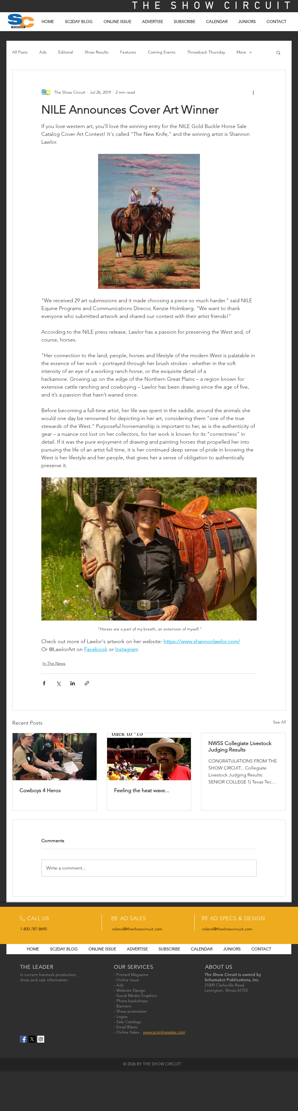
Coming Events (161, 52)
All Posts (20, 52)
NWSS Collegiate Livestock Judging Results (240, 746)
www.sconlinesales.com (164, 1032)
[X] (32, 1039)
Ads (43, 52)
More (241, 52)
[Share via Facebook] (44, 683)
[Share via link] (87, 683)
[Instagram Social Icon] (40, 1039)
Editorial (65, 52)
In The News (53, 663)
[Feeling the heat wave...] (149, 756)
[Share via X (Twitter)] (58, 683)
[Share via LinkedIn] (72, 683)
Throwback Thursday (206, 52)
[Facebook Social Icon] (23, 1039)
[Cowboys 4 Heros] (55, 756)
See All (279, 722)
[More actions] (253, 92)
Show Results (97, 52)
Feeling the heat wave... (141, 790)
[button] (278, 52)
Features (128, 52)
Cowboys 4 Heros (40, 790)
